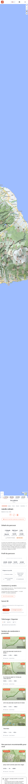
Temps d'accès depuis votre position (20, 574)
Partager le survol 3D (17, 609)
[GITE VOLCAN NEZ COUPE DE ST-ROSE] (14, 699)
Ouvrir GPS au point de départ (8, 596)
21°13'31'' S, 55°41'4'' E (11, 592)
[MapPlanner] (2, 2)
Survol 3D (7, 609)
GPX (4, 622)
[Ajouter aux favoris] (10, 515)
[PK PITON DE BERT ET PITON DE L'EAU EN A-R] (14, 674)
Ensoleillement (20, 579)
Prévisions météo (9, 574)
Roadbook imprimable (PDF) (10, 624)
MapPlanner (25, 493)
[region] (14, 251)
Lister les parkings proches (9, 579)
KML (10, 622)
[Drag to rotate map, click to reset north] (27, 9)
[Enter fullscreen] (27, 11)
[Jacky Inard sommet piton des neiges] (14, 761)
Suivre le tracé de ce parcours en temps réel (14, 519)
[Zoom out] (27, 7)
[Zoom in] (27, 5)
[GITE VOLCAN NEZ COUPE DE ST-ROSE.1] (14, 648)
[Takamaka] (14, 725)
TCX (15, 622)
